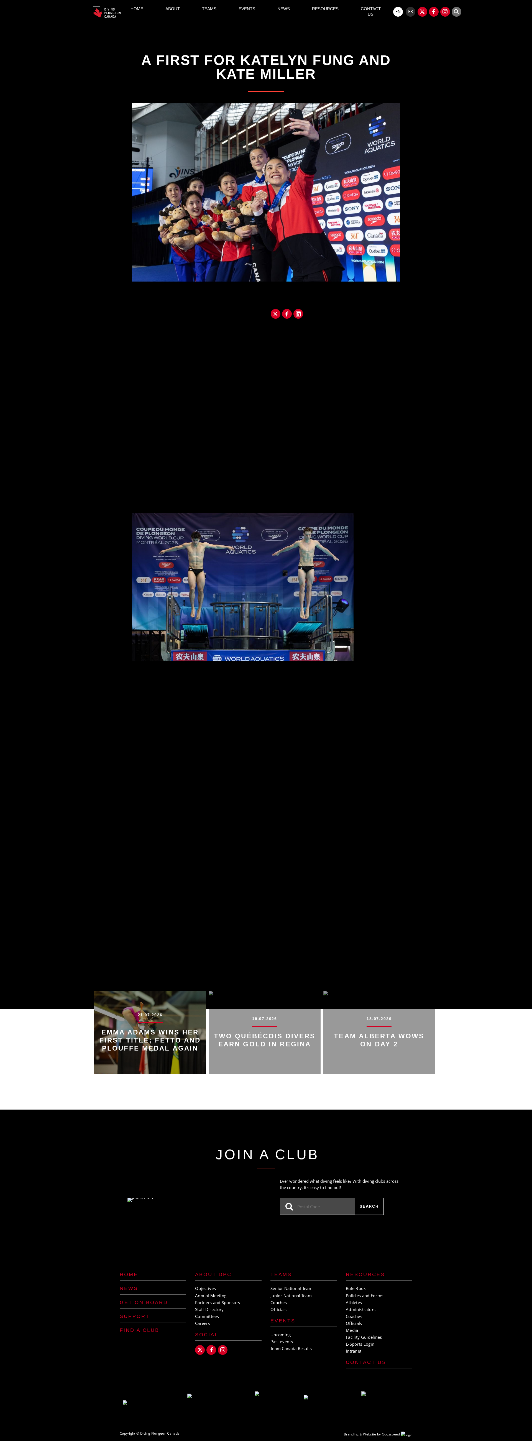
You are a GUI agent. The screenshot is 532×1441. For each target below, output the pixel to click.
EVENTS (282, 1321)
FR (410, 11)
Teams (209, 8)
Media (352, 1330)
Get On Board (144, 1302)
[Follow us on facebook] (434, 12)
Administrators (360, 1309)
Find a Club (139, 1330)
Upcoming (280, 1334)
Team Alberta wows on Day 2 (379, 1040)
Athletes (354, 1302)
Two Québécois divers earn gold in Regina (264, 1040)
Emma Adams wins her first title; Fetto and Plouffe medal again (150, 1040)
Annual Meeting (210, 1295)
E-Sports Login (360, 1344)
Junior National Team (291, 1295)
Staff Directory (209, 1309)
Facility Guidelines (364, 1337)
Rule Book (356, 1288)
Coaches (278, 1302)
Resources (325, 8)
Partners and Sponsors (217, 1302)
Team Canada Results (291, 1348)
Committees (207, 1316)
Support (135, 1316)
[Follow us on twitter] (422, 12)
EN (398, 11)
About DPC (213, 1274)
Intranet (353, 1351)
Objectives (205, 1288)
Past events (281, 1341)
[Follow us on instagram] (445, 12)
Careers (202, 1323)
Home (137, 8)
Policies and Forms (364, 1295)
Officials (278, 1309)
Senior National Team (291, 1288)
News (283, 8)
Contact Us (371, 11)
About (172, 8)
